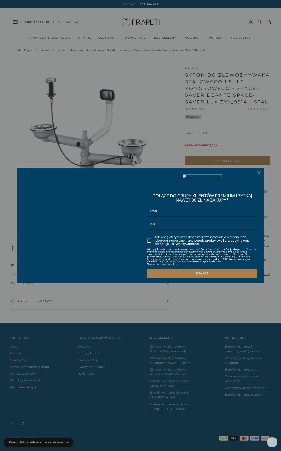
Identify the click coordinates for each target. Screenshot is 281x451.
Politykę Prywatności (184, 244)
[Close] (259, 173)
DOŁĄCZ (202, 273)
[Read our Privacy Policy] (254, 250)
